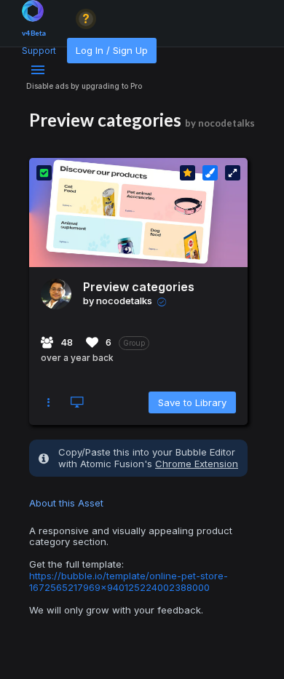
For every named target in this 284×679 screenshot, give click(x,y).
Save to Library (192, 402)
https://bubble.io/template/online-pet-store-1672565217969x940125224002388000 (128, 581)
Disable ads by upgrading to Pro (84, 86)
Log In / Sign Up (112, 50)
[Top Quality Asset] (187, 172)
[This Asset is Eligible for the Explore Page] (44, 172)
